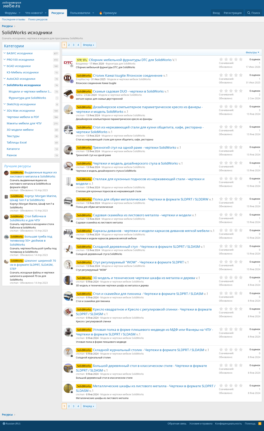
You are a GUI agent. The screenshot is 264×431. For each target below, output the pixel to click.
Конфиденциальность (228, 423)
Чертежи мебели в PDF (23, 117)
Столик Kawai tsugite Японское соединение (128, 75)
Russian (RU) (12, 423)
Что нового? (34, 13)
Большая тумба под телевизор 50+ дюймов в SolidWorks (31, 240)
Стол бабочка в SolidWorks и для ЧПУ (28, 218)
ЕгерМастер (82, 79)
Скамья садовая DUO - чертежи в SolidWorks (128, 91)
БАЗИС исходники (20, 53)
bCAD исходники (19, 66)
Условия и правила (200, 423)
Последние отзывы (13, 19)
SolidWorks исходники (24, 85)
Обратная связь (177, 423)
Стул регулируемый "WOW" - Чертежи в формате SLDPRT (138, 262)
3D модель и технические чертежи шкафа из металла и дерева (144, 278)
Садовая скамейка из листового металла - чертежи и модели (142, 215)
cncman (80, 115)
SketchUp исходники (21, 104)
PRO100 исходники (20, 59)
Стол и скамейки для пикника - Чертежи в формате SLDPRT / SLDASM (148, 293)
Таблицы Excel (17, 142)
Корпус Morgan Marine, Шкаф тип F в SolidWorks (33, 198)
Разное (12, 155)
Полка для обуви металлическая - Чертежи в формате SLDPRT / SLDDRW (150, 199)
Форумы (11, 13)
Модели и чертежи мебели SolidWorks (31, 91)
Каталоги (13, 149)
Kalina (79, 95)
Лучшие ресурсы (17, 166)
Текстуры (13, 136)
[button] (19, 12)
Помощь (250, 423)
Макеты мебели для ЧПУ (24, 123)
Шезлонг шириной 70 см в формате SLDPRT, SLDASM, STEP (33, 265)
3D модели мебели (20, 130)
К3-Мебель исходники (23, 72)
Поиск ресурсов (37, 19)
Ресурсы (57, 13)
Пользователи (80, 13)
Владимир (82, 63)
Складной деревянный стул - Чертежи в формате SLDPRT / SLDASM (146, 246)
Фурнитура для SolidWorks (27, 98)
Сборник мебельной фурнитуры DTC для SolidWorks (130, 60)
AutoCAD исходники (21, 79)
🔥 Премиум (108, 13)
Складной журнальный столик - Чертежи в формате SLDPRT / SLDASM (148, 350)
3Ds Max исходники (21, 110)
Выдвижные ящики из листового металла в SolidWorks (33, 174)
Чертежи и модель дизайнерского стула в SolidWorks (135, 163)
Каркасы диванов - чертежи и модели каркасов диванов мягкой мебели (151, 230)
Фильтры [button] (251, 52)
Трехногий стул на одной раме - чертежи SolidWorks (134, 147)
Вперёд (87, 45)
